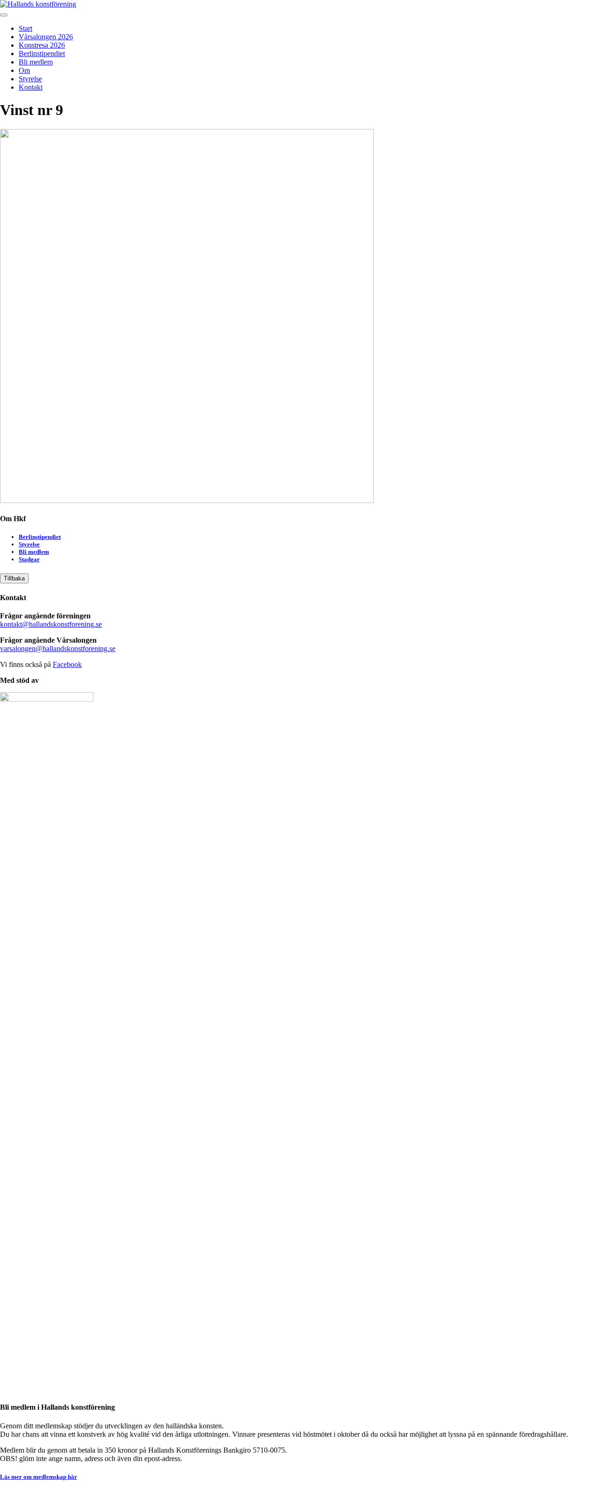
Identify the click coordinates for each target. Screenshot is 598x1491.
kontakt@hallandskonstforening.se (51, 624)
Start (25, 28)
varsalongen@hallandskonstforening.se (57, 648)
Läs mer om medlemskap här (38, 1476)
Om (24, 70)
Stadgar (29, 559)
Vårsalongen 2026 (46, 37)
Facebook (67, 664)
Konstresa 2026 (42, 45)
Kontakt (31, 87)
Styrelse (30, 79)
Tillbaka (14, 578)
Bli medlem (36, 62)
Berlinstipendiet (42, 53)
